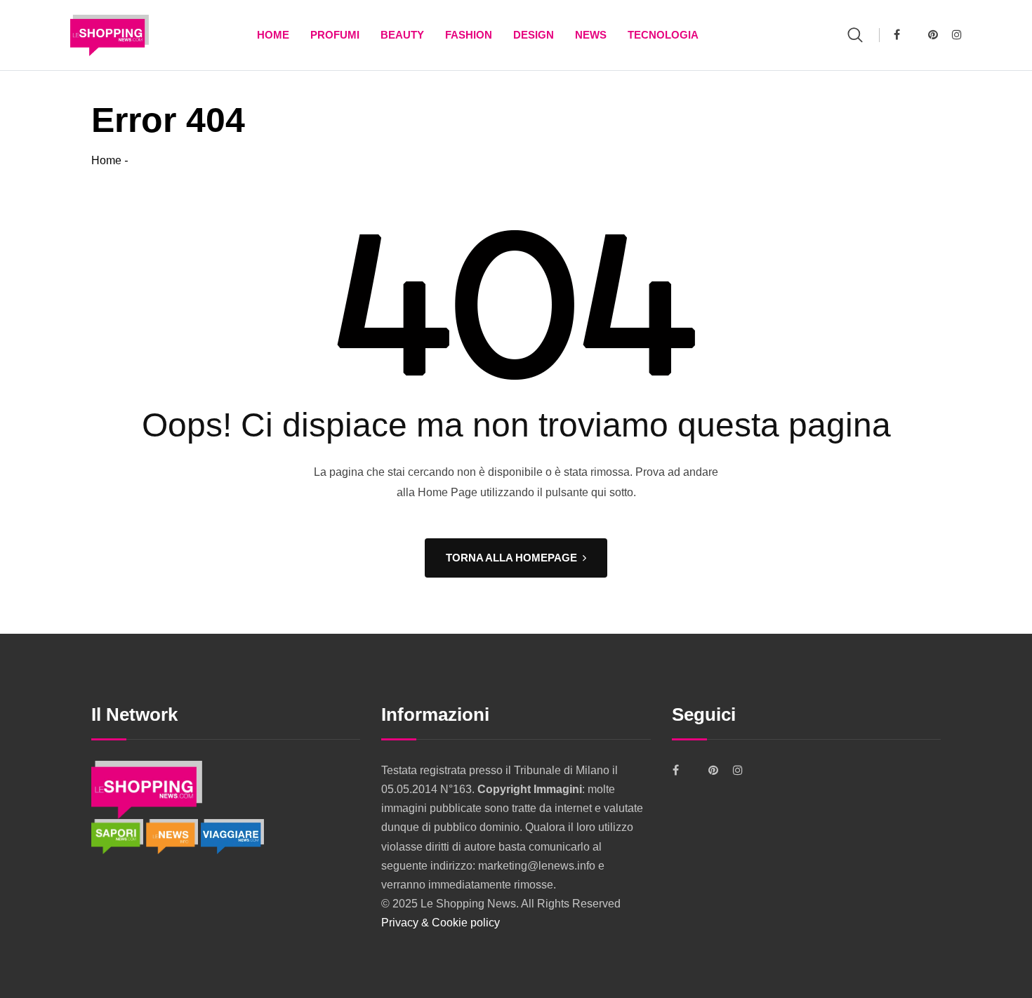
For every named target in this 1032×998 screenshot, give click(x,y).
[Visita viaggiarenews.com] (232, 835)
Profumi (334, 35)
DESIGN (533, 35)
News (591, 35)
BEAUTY (402, 35)
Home (273, 35)
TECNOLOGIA (663, 35)
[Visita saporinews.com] (118, 835)
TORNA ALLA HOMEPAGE (511, 558)
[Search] (855, 34)
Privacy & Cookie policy (440, 923)
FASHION (468, 35)
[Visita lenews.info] (173, 835)
